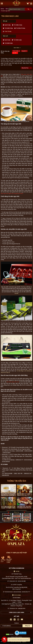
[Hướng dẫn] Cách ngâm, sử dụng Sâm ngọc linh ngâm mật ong (23, 494)
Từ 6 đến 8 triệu (9, 28)
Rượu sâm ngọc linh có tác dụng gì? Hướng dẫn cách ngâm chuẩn (8, 507)
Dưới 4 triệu (8, 25)
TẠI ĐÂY (16, 293)
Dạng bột (24, 51)
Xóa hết (14, 53)
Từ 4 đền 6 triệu (18, 25)
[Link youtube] (22, 620)
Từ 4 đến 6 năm (18, 40)
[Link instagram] (18, 620)
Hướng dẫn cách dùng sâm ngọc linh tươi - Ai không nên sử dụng (8, 494)
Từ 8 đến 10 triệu (20, 28)
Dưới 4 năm (7, 40)
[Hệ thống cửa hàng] (16, 516)
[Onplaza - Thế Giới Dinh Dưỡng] (16, 3)
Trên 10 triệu (8, 31)
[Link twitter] (14, 620)
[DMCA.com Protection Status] (10, 634)
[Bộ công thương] (21, 634)
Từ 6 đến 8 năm (9, 43)
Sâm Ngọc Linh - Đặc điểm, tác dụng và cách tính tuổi (24, 507)
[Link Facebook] (11, 620)
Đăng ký (27, 626)
